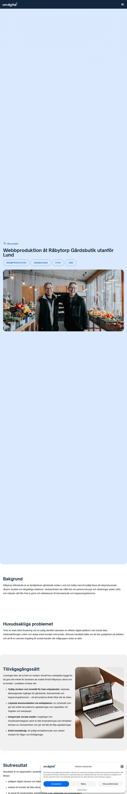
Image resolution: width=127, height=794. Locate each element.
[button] (122, 766)
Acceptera (56, 784)
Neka (83, 784)
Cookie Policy (82, 790)
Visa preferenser (110, 784)
